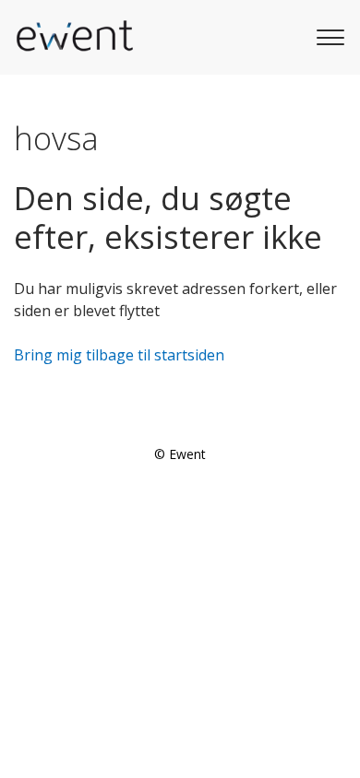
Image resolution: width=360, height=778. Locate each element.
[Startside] (74, 36)
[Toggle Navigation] (327, 35)
